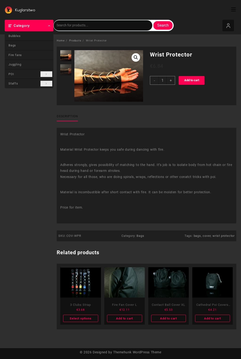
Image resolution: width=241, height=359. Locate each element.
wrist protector (224, 236)
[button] (136, 57)
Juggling (14, 64)
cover (207, 236)
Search (163, 25)
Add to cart (191, 80)
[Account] (228, 25)
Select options (80, 318)
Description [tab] (67, 116)
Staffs (13, 83)
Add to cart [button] (124, 318)
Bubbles (14, 36)
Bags (12, 45)
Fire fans (15, 55)
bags (197, 236)
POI (11, 74)
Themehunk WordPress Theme (137, 352)
